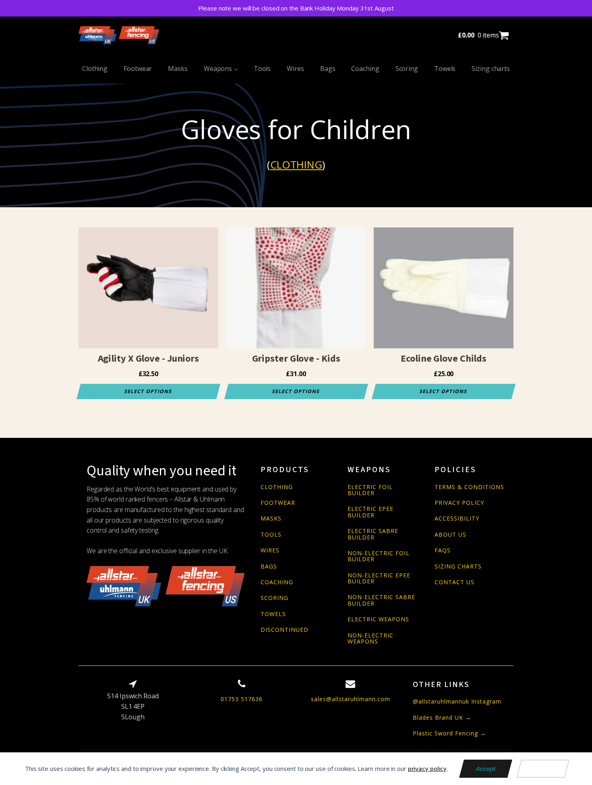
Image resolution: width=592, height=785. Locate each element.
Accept (486, 768)
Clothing (95, 68)
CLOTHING (277, 487)
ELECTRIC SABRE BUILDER (373, 534)
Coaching (365, 68)
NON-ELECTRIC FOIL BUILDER (379, 556)
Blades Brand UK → (442, 717)
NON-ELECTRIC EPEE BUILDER (379, 578)
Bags (327, 68)
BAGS (269, 566)
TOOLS (271, 534)
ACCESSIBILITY (457, 518)
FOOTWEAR (278, 503)
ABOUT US (450, 534)
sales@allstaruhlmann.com (350, 699)
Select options (148, 391)
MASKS (271, 518)
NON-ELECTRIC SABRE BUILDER (381, 600)
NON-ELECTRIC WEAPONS (370, 638)
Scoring (406, 68)
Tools (262, 68)
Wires (295, 68)
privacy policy (427, 768)
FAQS (443, 550)
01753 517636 (242, 699)
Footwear (138, 68)
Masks (178, 68)
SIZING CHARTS (458, 566)
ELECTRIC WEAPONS (378, 619)
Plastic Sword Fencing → (449, 733)
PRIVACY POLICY (459, 503)
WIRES (270, 550)
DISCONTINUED (284, 630)
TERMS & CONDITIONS (469, 487)
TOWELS (273, 614)
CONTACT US (454, 582)
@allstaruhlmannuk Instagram (457, 701)
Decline (543, 768)
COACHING (277, 582)
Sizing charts (491, 68)
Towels (444, 68)
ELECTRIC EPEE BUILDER (370, 512)
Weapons (218, 68)
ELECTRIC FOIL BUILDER (370, 490)
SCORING (274, 598)
